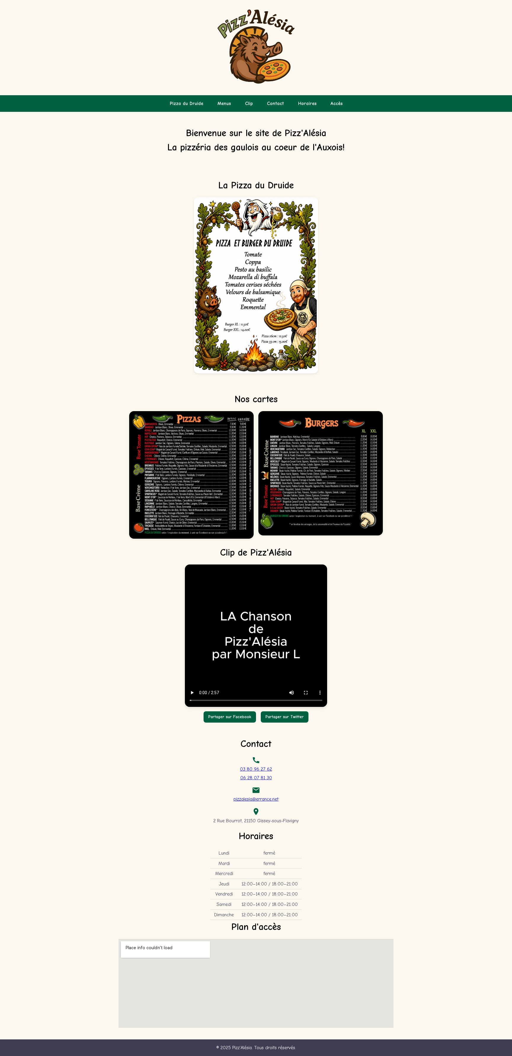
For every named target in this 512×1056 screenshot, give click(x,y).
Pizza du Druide (186, 103)
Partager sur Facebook (229, 716)
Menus (224, 103)
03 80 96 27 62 (256, 769)
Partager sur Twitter (284, 716)
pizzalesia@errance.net (256, 799)
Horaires (307, 103)
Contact (275, 103)
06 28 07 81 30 (256, 777)
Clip (249, 103)
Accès (337, 103)
